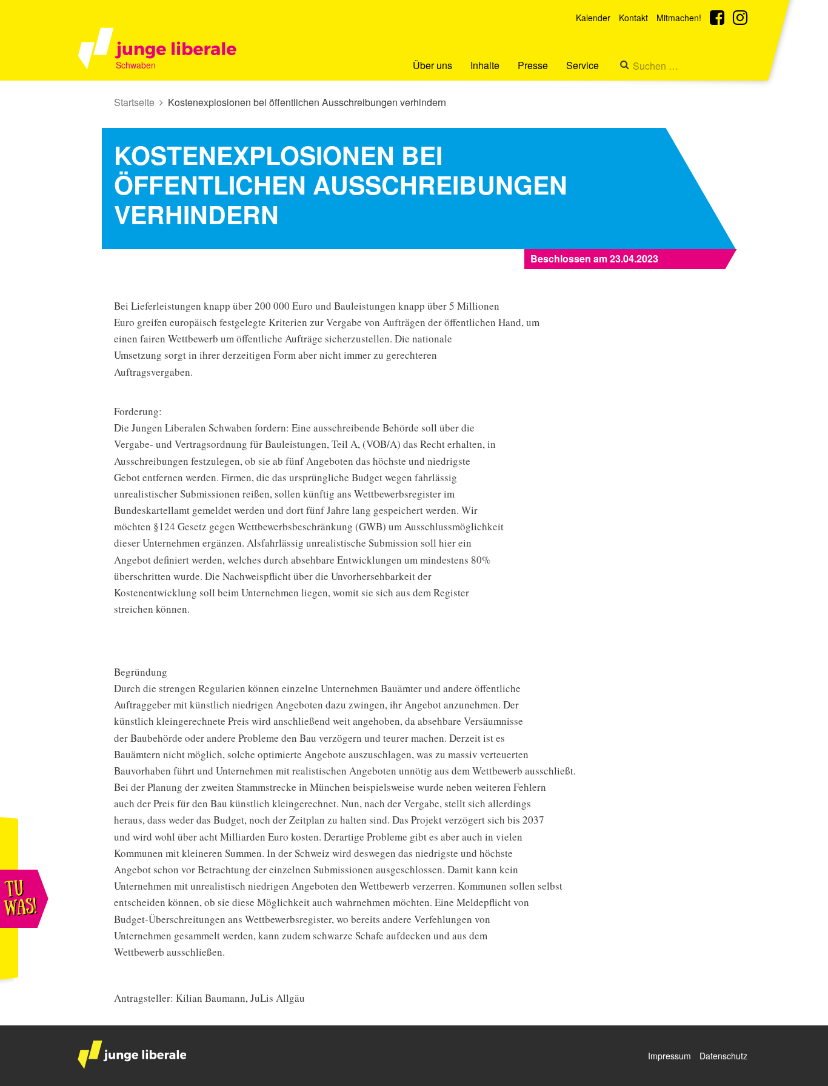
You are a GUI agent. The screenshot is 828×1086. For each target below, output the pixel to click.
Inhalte (484, 65)
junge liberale (132, 1055)
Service (582, 65)
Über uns (432, 65)
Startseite (134, 102)
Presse (533, 65)
